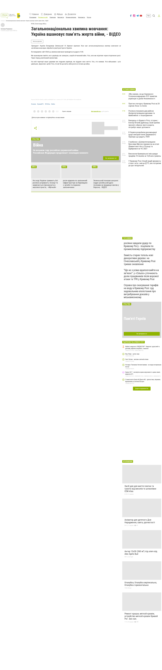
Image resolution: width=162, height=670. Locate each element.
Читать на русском (37, 41)
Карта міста (61, 17)
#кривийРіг (40, 104)
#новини (33, 104)
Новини (35, 14)
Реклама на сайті (43, 17)
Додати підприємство (141, 388)
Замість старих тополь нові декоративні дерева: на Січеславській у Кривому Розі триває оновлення (139, 260)
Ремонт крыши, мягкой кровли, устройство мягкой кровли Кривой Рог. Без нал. (141, 616)
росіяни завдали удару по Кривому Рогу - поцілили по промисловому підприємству (139, 246)
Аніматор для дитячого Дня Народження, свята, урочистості (139, 521)
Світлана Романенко (6, 29)
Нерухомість (81, 17)
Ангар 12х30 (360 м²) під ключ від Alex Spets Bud (140, 552)
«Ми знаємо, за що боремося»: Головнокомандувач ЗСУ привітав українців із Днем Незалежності (142, 96)
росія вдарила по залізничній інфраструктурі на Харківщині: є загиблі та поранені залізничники (75, 183)
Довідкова (53, 17)
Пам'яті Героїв (135, 318)
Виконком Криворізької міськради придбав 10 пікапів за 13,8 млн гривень (144, 155)
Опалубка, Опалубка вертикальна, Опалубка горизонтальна (140, 583)
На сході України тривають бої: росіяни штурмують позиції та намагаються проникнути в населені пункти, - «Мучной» (45, 183)
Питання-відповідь (71, 17)
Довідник (48, 14)
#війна (53, 104)
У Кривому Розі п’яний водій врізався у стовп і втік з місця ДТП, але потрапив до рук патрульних (144, 163)
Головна (3, 20)
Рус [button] (148, 16)
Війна (38, 145)
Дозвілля (72, 14)
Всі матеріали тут (111, 158)
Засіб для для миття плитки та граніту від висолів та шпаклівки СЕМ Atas (140, 489)
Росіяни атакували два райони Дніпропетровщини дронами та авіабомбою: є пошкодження (141, 113)
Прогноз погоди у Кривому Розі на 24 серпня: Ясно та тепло (144, 105)
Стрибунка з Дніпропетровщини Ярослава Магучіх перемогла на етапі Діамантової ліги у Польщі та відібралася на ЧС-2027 (143, 145)
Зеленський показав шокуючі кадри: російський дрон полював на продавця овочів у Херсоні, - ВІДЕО (106, 183)
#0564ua (47, 104)
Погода (89, 17)
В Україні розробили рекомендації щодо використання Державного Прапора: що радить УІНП (142, 134)
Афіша (60, 14)
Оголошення (32, 17)
